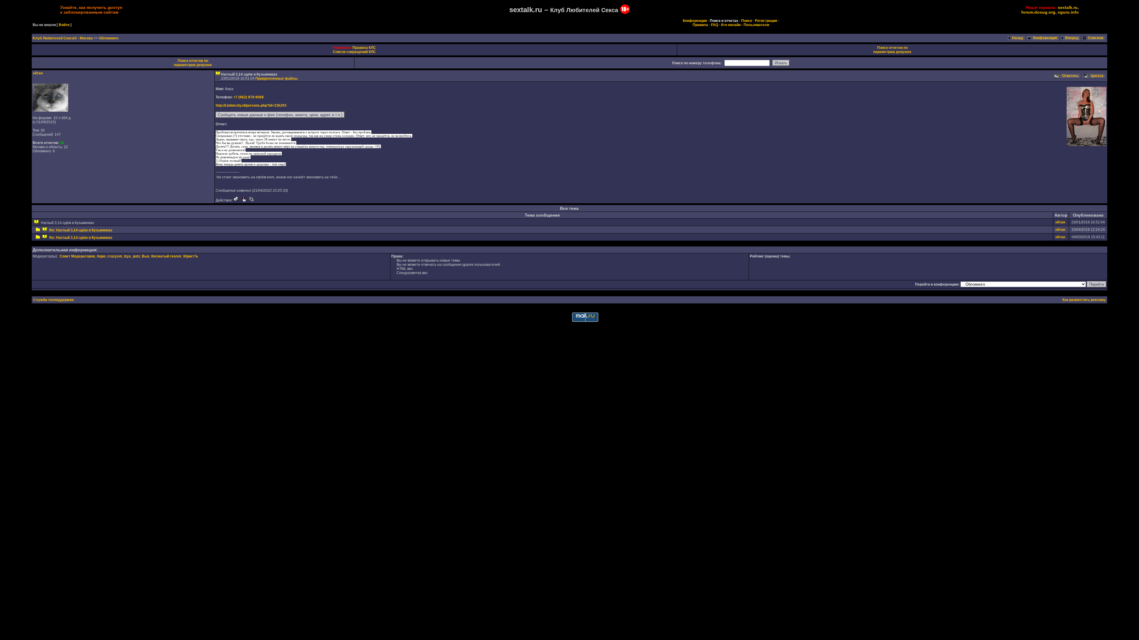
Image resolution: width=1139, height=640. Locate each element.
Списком (1095, 38)
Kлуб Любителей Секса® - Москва (63, 38)
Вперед (1071, 38)
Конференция (1045, 38)
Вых (145, 256)
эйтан (38, 73)
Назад (1017, 38)
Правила (700, 25)
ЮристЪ (190, 256)
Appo (101, 256)
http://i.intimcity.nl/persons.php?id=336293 (251, 105)
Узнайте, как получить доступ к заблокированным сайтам (91, 10)
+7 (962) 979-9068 (248, 97)
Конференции (695, 21)
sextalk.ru (1068, 7)
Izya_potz (132, 256)
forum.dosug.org (1038, 12)
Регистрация (766, 21)
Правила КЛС (364, 48)
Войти (64, 25)
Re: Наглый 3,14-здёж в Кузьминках (80, 230)
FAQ (714, 25)
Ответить (1070, 76)
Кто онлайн (731, 25)
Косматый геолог (166, 256)
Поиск (746, 21)
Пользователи (756, 25)
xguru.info (1068, 12)
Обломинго (108, 38)
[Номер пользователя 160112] (50, 110)
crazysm (114, 256)
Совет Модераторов (77, 256)
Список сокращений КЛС (354, 52)
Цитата (1097, 76)
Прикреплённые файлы (276, 78)
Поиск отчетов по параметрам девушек (892, 50)
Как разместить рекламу (1084, 300)
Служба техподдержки (53, 300)
